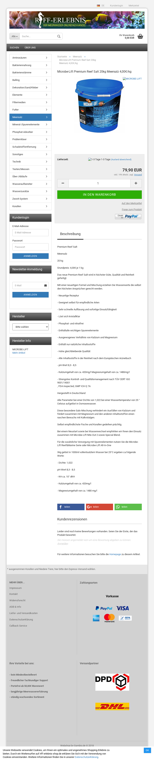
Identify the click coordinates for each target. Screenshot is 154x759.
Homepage (115, 554)
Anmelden (62, 543)
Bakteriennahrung (21, 65)
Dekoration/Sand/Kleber (25, 87)
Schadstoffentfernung (24, 146)
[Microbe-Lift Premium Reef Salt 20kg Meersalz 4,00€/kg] (99, 105)
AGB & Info (15, 606)
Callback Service (18, 625)
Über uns (30, 47)
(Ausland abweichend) (121, 159)
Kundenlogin (116, 5)
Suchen (14, 47)
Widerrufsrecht (17, 600)
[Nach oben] (143, 753)
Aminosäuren (19, 57)
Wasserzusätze (20, 191)
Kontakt (13, 594)
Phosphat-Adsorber (22, 132)
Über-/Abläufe (19, 176)
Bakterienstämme (21, 72)
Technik (16, 161)
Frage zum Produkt (132, 209)
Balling (16, 80)
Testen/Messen (20, 169)
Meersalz (17, 117)
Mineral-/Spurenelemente (25, 124)
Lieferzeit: (62, 159)
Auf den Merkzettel (132, 203)
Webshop (65, 745)
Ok (147, 750)
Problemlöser (19, 139)
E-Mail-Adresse (20, 226)
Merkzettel (134, 5)
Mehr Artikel (18, 352)
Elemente (17, 94)
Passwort (17, 240)
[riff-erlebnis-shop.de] (77, 18)
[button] (71, 507)
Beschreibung (70, 234)
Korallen (16, 206)
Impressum (15, 588)
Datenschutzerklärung (86, 757)
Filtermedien (19, 102)
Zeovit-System (20, 198)
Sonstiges (17, 154)
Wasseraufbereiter (22, 184)
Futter (15, 109)
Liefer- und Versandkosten (23, 613)
